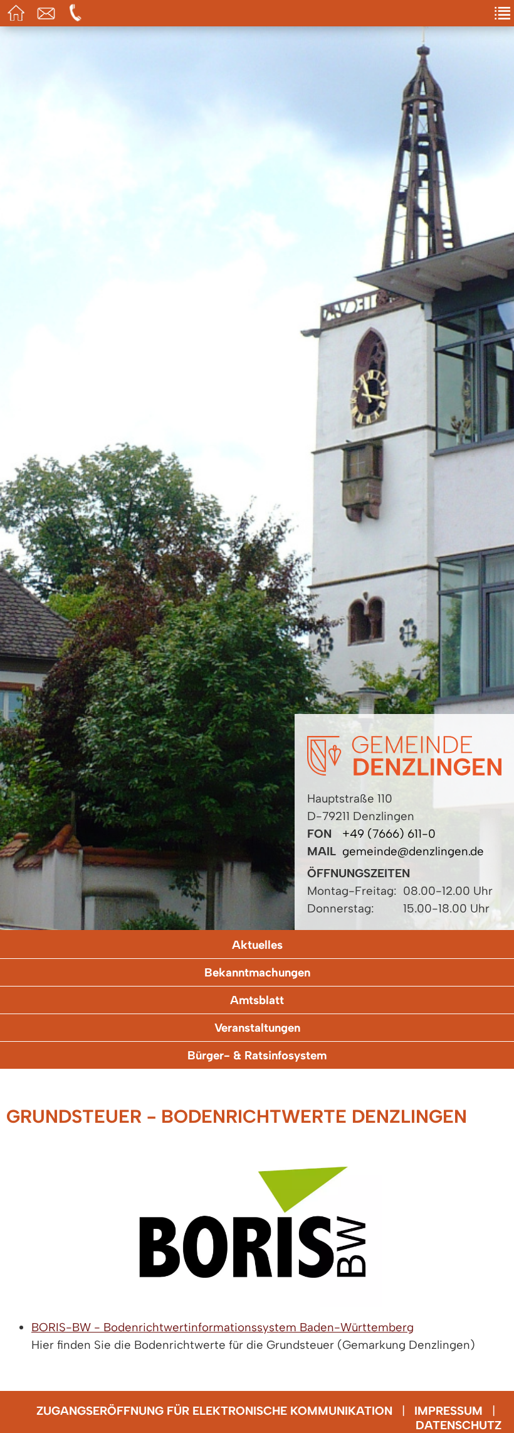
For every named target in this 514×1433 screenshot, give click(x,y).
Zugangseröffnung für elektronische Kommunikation (214, 1410)
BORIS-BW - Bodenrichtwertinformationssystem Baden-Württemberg (222, 1327)
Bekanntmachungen (257, 972)
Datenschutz (458, 1425)
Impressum (448, 1410)
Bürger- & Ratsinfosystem (257, 1055)
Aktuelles (257, 945)
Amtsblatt (257, 1000)
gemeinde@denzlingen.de (413, 851)
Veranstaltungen (257, 1027)
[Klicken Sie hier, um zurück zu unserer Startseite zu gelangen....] (404, 771)
